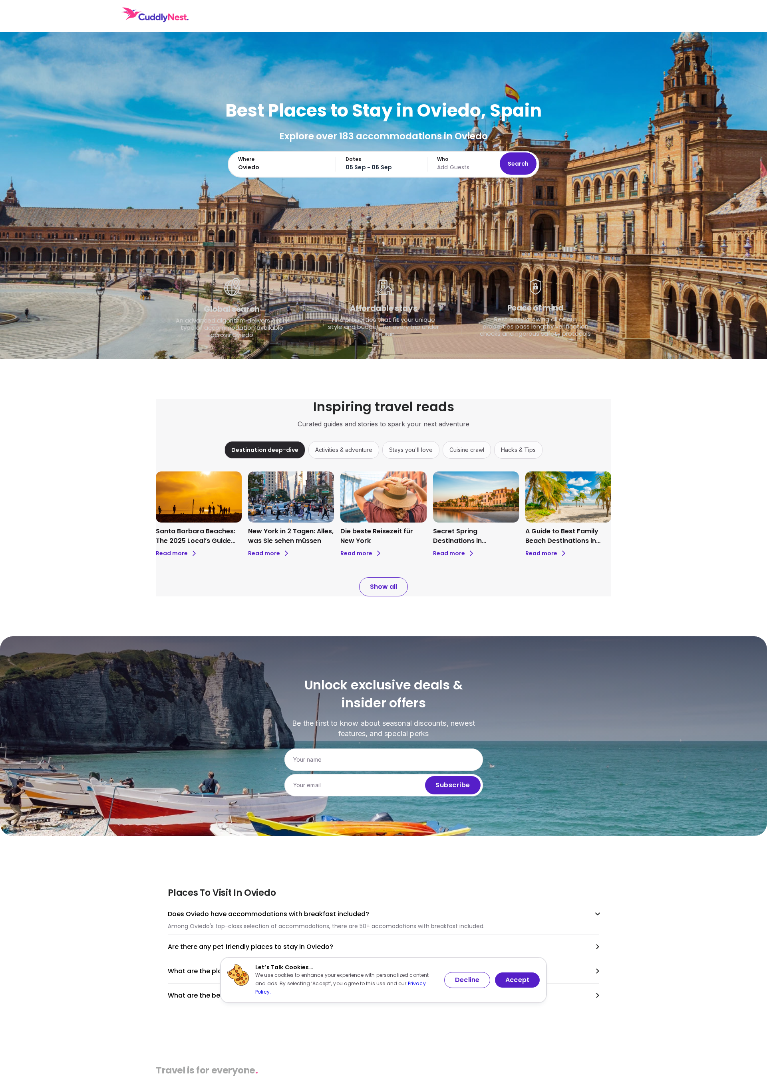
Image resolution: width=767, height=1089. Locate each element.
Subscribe (452, 785)
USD (592, 16)
